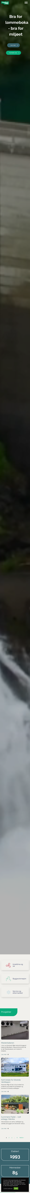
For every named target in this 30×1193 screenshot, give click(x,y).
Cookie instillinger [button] (8, 1188)
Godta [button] (16, 1188)
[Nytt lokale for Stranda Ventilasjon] (15, 1067)
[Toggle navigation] (26, 3)
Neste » (22, 1137)
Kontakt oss (13, 53)
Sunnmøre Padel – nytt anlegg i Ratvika (11, 1118)
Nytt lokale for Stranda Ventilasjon (11, 1081)
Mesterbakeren (7, 1043)
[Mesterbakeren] (15, 1030)
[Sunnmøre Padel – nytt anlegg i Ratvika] (15, 1104)
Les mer (13, 45)
